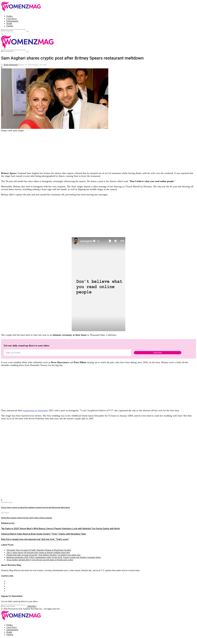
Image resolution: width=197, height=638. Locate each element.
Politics (9, 16)
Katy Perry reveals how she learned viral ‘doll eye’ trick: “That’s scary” (35, 539)
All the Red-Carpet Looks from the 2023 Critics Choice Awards (26, 518)
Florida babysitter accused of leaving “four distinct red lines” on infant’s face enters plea (43, 555)
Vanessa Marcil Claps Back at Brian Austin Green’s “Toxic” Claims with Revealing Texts (43, 534)
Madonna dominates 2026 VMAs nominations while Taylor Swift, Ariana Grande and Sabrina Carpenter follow (53, 557)
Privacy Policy (12, 586)
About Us (10, 581)
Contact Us (11, 583)
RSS (8, 591)
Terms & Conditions (15, 588)
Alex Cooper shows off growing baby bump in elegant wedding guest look (38, 552)
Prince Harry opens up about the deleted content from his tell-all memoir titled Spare (35, 507)
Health (9, 23)
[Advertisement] (81, 150)
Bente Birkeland (11, 65)
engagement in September (35, 410)
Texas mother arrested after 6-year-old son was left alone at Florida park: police (39, 560)
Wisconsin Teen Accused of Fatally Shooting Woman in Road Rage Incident (38, 550)
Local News (11, 18)
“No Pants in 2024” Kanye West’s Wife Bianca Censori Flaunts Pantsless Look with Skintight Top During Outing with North (60, 528)
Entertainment (12, 21)
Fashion (9, 26)
